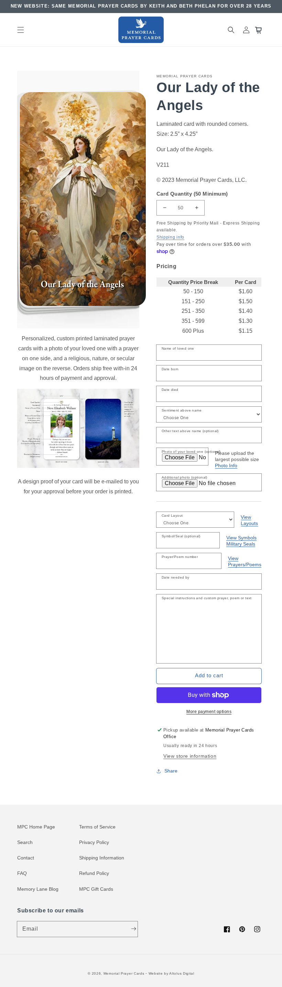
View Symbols (241, 537)
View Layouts (249, 520)
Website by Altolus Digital (171, 973)
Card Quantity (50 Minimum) (192, 194)
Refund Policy (94, 873)
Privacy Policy (94, 842)
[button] (20, 29)
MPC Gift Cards (96, 889)
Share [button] (170, 771)
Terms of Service (97, 827)
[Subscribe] (133, 928)
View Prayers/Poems (244, 561)
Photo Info (226, 465)
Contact (25, 857)
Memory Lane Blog (37, 889)
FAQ (22, 873)
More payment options (208, 711)
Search (25, 842)
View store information (189, 756)
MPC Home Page (36, 827)
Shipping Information (101, 857)
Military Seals (240, 544)
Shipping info (170, 237)
